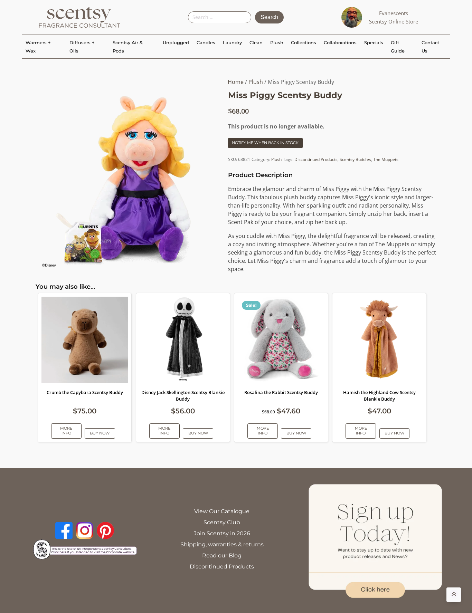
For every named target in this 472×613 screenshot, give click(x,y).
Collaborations (340, 42)
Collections (303, 42)
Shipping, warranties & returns (222, 544)
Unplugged (176, 42)
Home (236, 82)
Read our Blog (222, 555)
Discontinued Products (316, 159)
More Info (66, 430)
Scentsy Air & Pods (128, 47)
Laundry (232, 42)
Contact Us (430, 47)
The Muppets (385, 159)
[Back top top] (453, 594)
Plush (276, 42)
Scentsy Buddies (355, 159)
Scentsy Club (222, 522)
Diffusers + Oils (82, 47)
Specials (373, 42)
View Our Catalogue (221, 511)
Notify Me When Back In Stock (265, 142)
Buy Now (100, 433)
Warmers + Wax (38, 47)
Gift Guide (398, 47)
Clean (256, 42)
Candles (206, 42)
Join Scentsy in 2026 (222, 533)
